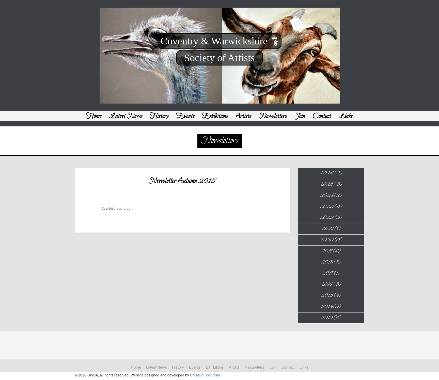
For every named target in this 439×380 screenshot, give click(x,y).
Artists (243, 116)
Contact (322, 116)
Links (346, 116)
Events (186, 116)
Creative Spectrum (205, 374)
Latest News (125, 116)
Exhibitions (215, 116)
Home (94, 116)
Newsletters (273, 116)
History (159, 116)
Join (300, 116)
